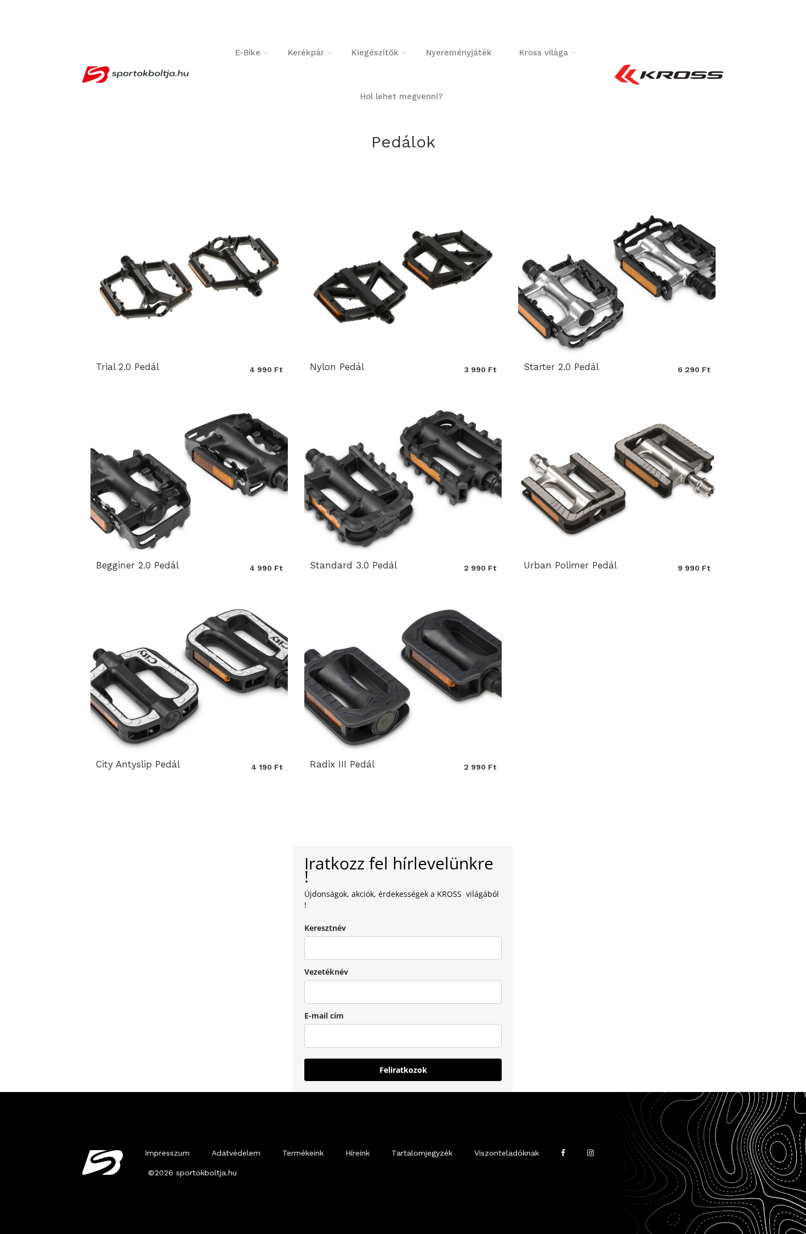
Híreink (357, 1152)
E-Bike (247, 53)
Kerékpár (306, 53)
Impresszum (167, 1152)
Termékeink (302, 1152)
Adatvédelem (236, 1152)
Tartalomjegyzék (421, 1152)
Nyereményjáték (459, 53)
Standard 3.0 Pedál (353, 565)
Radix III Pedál (342, 764)
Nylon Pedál (337, 366)
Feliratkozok (403, 1070)
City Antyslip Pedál (138, 764)
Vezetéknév (326, 971)
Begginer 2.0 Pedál (137, 565)
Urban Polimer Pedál (570, 565)
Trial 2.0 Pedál (127, 366)
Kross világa (543, 53)
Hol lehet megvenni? (401, 96)
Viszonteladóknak (506, 1152)
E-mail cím (324, 1015)
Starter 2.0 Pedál (561, 366)
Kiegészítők (375, 53)
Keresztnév (325, 928)
